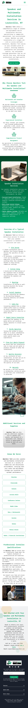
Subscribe (14, 677)
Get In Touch (14, 63)
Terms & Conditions (18, 700)
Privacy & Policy (9, 700)
